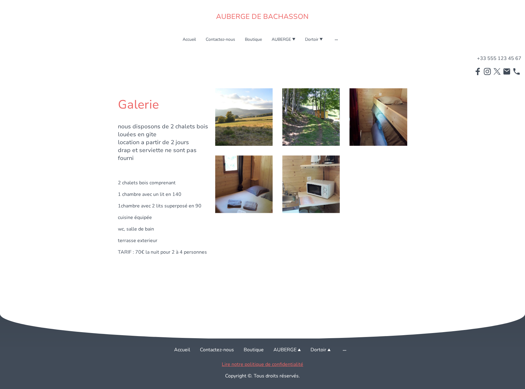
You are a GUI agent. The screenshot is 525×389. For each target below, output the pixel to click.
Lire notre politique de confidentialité (262, 364)
